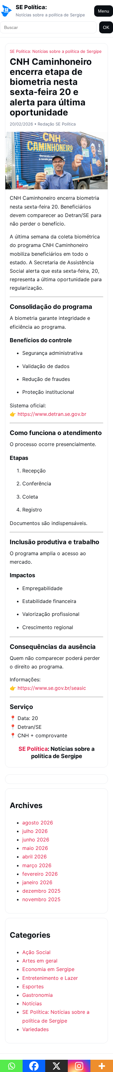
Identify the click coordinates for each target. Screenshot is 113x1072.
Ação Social (36, 952)
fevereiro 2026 (40, 874)
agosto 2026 (37, 822)
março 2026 (36, 865)
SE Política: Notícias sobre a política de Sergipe (56, 51)
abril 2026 (34, 856)
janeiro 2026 (37, 882)
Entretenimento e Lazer (50, 978)
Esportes (33, 986)
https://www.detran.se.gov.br (52, 414)
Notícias (32, 1003)
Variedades (35, 1029)
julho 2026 (35, 831)
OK (106, 27)
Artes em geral (39, 961)
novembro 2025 (41, 899)
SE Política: (31, 7)
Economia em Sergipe (48, 969)
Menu (103, 11)
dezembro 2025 (41, 891)
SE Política (33, 748)
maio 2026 (35, 848)
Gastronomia (37, 995)
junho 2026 (35, 839)
